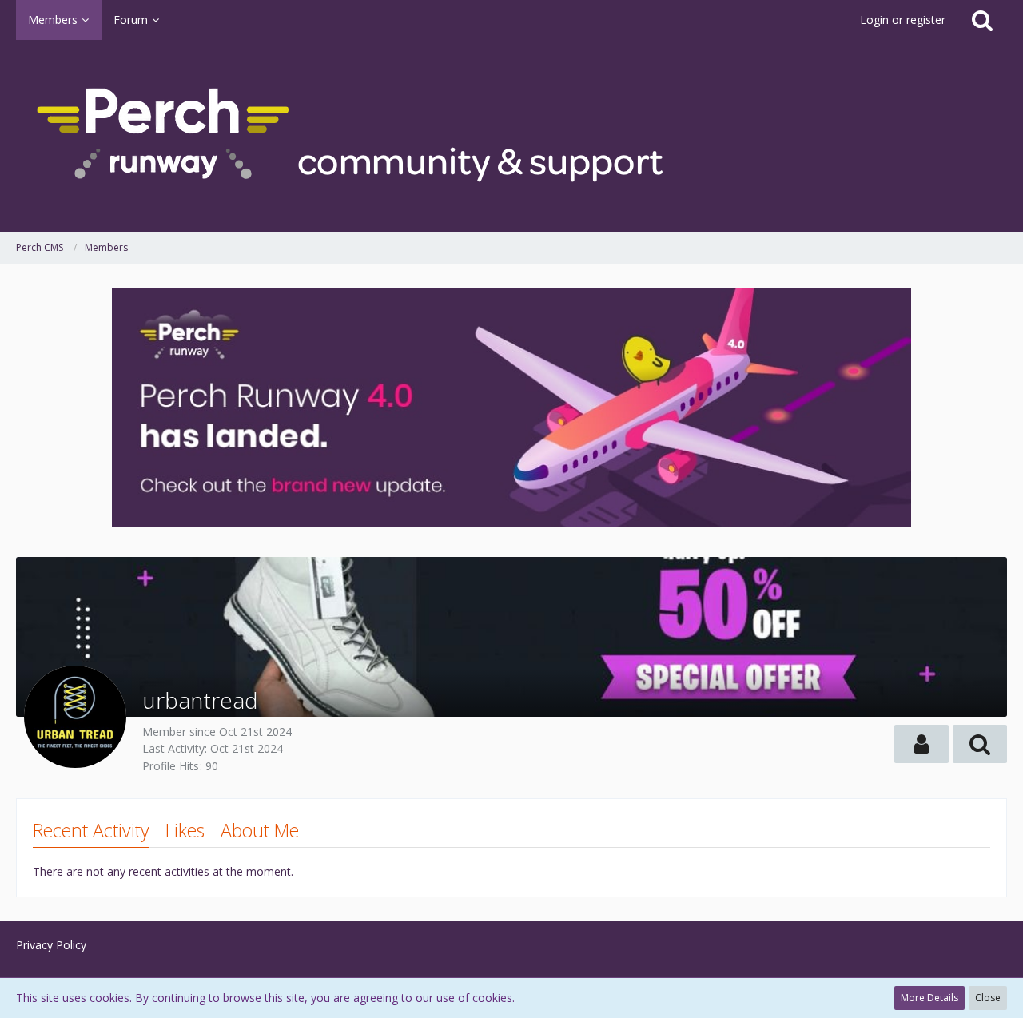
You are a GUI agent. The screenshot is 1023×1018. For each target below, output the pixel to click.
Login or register (902, 19)
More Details (929, 997)
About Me (260, 830)
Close (988, 997)
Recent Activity (91, 830)
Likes (185, 830)
